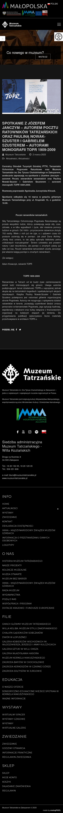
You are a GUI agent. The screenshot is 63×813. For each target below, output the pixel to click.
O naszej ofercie (12, 687)
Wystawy (7, 512)
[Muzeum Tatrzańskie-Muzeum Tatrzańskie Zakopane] (11, 24)
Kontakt (7, 521)
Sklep (5, 773)
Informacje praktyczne (17, 752)
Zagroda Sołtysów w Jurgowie (22, 671)
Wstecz (43, 56)
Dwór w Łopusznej (14, 637)
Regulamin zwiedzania (16, 757)
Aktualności (11, 158)
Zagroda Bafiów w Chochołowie (23, 662)
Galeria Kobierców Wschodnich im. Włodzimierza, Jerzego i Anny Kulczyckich (29, 643)
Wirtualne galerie (14, 728)
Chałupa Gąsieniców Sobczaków (22, 633)
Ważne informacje (14, 698)
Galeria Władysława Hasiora (20, 653)
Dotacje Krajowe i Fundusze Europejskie (28, 608)
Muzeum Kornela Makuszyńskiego (23, 657)
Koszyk (6, 782)
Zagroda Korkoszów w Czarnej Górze (26, 666)
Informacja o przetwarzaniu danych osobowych (26, 539)
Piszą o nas (9, 599)
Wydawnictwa (11, 594)
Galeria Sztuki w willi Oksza (20, 649)
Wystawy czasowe (13, 719)
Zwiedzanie (9, 517)
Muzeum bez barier (14, 578)
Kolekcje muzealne (14, 570)
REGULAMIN (9, 790)
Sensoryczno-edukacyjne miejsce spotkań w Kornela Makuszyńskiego (30, 693)
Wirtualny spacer (13, 714)
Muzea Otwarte (12, 574)
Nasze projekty (12, 565)
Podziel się (8, 329)
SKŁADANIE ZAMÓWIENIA (16, 786)
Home (5, 504)
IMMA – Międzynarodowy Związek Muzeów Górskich (28, 532)
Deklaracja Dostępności (17, 526)
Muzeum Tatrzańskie (15, 154)
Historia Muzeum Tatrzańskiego (22, 561)
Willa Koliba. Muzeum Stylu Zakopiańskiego (29, 628)
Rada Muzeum (10, 590)
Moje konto (9, 777)
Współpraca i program (17, 603)
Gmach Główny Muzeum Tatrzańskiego (26, 624)
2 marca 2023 (39, 154)
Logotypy (8, 545)
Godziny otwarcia (13, 748)
